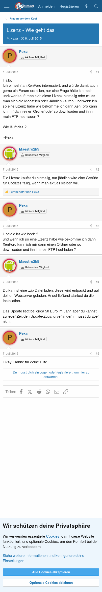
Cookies (52, 536)
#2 (97, 169)
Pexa (14, 38)
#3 (97, 225)
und (24, 192)
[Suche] (96, 6)
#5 (97, 353)
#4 (97, 282)
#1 (97, 71)
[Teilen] (91, 72)
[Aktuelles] (86, 6)
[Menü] (7, 6)
